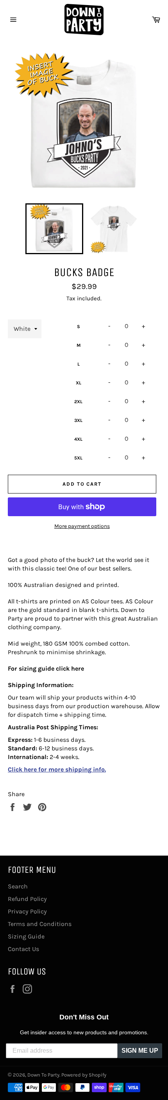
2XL (78, 401)
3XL (78, 420)
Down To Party (43, 1075)
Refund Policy (27, 899)
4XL (78, 439)
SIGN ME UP (140, 1050)
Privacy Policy (27, 911)
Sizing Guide (26, 936)
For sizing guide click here (46, 668)
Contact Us (23, 949)
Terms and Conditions (39, 924)
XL (78, 383)
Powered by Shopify (83, 1075)
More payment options (82, 526)
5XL (78, 458)
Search (18, 886)
